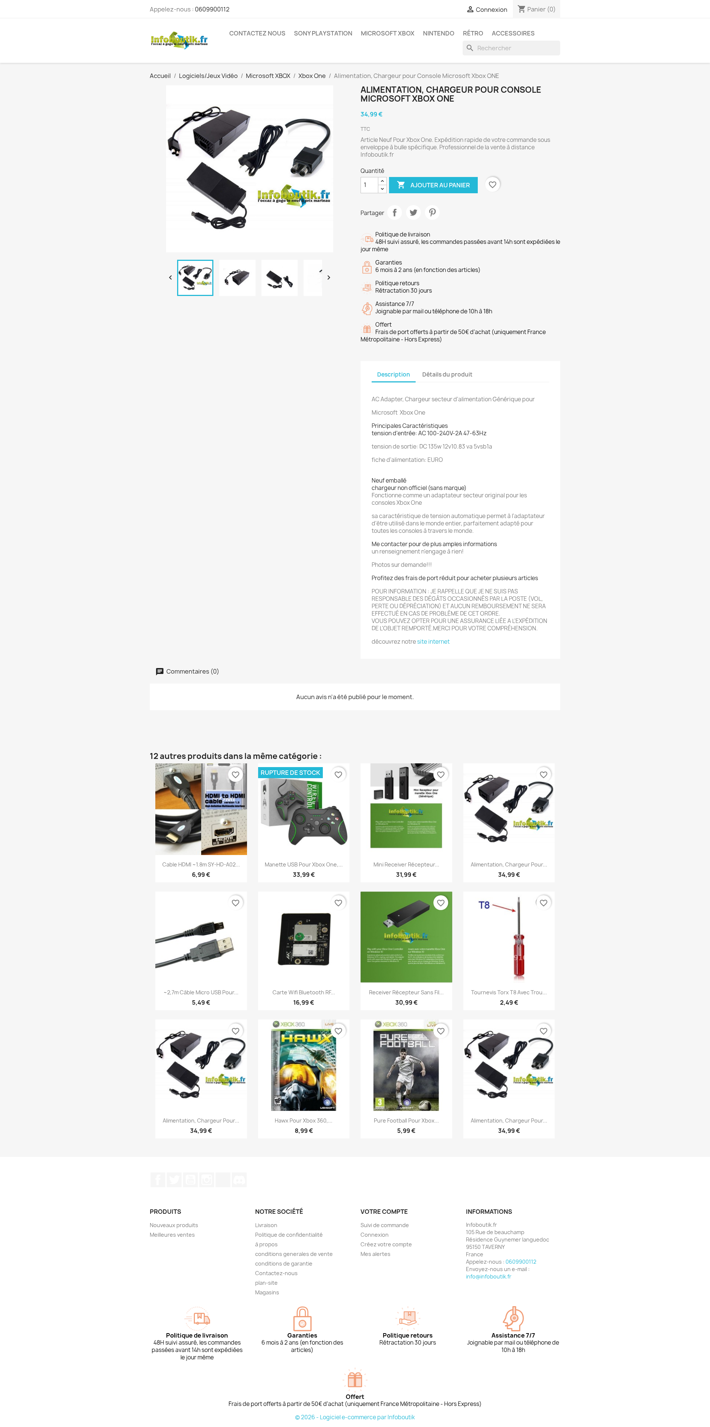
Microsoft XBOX (388, 33)
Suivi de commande (385, 1225)
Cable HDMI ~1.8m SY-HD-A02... (201, 864)
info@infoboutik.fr (488, 1276)
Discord (239, 1179)
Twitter (174, 1179)
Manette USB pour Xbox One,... (304, 864)
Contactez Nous (257, 33)
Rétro (473, 33)
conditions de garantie (283, 1263)
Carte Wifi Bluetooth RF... (304, 992)
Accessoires (513, 33)
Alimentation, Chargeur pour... (509, 864)
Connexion (375, 1234)
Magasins (267, 1292)
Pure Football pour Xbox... (406, 1120)
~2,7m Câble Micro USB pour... (201, 992)
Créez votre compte (386, 1244)
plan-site (266, 1282)
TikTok (223, 1179)
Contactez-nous (276, 1273)
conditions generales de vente (294, 1253)
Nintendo (438, 33)
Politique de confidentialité (289, 1234)
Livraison (266, 1225)
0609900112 (212, 9)
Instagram (206, 1179)
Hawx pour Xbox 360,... (303, 1120)
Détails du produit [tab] (447, 374)
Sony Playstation (323, 33)
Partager (394, 212)
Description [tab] (393, 374)
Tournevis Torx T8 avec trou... (509, 992)
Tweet (413, 212)
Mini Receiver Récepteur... (406, 864)
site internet (433, 642)
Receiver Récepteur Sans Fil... (406, 992)
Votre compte (384, 1212)
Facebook (158, 1179)
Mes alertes (375, 1253)
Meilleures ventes (172, 1234)
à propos (266, 1244)
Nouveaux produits (174, 1225)
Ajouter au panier (433, 184)
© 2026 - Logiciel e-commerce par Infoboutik (355, 1417)
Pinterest (432, 212)
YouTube (190, 1179)
